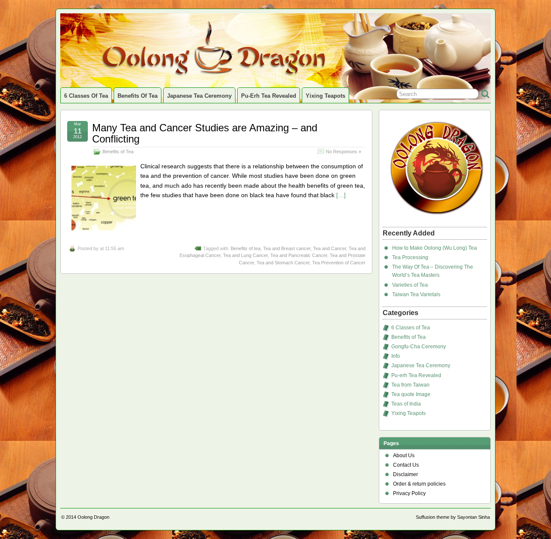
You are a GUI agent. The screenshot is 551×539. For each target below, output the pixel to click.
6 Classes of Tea (86, 96)
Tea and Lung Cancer (245, 255)
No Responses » (343, 151)
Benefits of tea (245, 248)
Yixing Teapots (325, 96)
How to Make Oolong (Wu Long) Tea (434, 248)
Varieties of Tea (410, 285)
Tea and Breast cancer (286, 248)
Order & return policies (419, 484)
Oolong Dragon (93, 517)
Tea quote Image (410, 394)
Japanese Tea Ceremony (199, 96)
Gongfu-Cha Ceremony (418, 347)
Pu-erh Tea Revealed (268, 96)
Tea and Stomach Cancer (283, 262)
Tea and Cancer (329, 248)
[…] (341, 195)
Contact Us (406, 465)
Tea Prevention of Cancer (338, 262)
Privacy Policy (409, 493)
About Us (404, 455)
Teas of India (406, 404)
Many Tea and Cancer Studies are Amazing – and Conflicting (204, 133)
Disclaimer (405, 474)
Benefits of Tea (138, 96)
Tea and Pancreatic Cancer (298, 255)
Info (395, 356)
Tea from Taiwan (410, 385)
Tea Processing (410, 257)
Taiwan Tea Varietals (416, 294)
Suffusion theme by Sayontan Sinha (453, 517)
